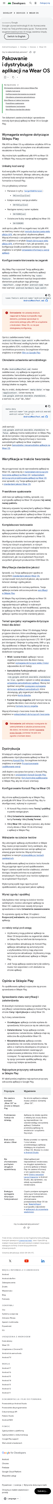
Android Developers (9, 47)
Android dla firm (8, 1278)
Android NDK (7, 1420)
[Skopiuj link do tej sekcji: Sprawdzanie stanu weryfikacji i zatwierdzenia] (21, 1000)
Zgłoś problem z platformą (13, 1431)
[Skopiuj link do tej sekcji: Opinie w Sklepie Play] (36, 981)
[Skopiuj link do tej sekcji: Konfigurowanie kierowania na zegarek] (4, 264)
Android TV (6, 1357)
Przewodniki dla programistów (14, 1407)
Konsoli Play (18, 760)
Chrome (5, 1463)
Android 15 (6, 1376)
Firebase (5, 1467)
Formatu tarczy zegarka (26, 706)
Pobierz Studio (8, 1416)
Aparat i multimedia (10, 1322)
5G (3, 1330)
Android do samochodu (11, 1353)
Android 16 (6, 1372)
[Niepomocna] (34, 52)
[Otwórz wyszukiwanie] (30, 3)
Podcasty (6, 1299)
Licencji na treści (25, 1240)
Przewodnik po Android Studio (14, 1403)
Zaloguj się (45, 3)
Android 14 (6, 1380)
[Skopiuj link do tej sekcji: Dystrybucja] (22, 749)
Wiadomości (7, 1291)
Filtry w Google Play (31, 352)
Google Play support (10, 1439)
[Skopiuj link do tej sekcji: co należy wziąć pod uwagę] (34, 928)
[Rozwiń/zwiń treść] (17, 84)
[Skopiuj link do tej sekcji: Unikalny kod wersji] (26, 166)
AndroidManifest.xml (34, 300)
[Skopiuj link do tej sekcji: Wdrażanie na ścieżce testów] (38, 837)
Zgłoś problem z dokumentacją (15, 1435)
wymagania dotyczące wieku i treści (32, 663)
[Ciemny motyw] (46, 295)
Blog (4, 1295)
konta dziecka (24, 695)
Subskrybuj (43, 1491)
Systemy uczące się (10, 1314)
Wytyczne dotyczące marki (35, 1485)
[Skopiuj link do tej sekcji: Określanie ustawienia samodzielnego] (4, 363)
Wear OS (34, 13)
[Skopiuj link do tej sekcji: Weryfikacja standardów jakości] (42, 567)
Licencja (17, 1485)
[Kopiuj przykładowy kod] (49, 295)
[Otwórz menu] (4, 3)
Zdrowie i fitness (8, 1318)
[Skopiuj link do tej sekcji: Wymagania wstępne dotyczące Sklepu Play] (21, 139)
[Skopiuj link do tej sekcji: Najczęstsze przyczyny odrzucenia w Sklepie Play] (21, 1073)
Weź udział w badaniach (12, 1443)
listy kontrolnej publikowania (34, 778)
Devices (20, 13)
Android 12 (6, 1389)
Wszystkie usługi (9, 1476)
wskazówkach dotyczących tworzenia (31, 714)
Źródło (4, 1287)
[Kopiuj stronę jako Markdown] (13, 77)
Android (5, 1274)
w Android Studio (31, 1152)
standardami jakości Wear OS (17, 484)
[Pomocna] (30, 52)
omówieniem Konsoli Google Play (30, 775)
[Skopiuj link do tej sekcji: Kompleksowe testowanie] (35, 525)
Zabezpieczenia (8, 1282)
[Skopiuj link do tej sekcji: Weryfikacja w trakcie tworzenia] (4, 463)
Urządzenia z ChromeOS (12, 1349)
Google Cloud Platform (11, 1472)
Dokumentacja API (9, 1412)
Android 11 (6, 1393)
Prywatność (7, 1326)
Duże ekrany (7, 1341)
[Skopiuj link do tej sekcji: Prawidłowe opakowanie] (33, 491)
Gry (3, 1310)
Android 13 (6, 1384)
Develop (7, 13)
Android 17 (6, 1368)
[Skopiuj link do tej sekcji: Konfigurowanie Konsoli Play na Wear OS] (4, 792)
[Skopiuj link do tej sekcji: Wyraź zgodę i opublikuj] (32, 894)
